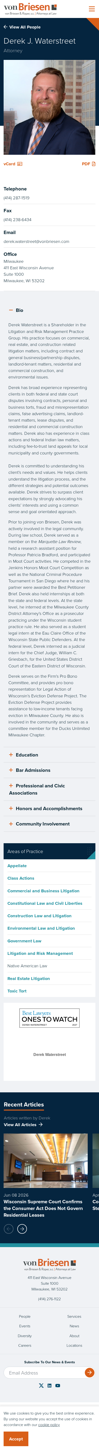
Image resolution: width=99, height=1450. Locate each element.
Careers (24, 1345)
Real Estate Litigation (28, 978)
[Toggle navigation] (91, 9)
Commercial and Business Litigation (43, 891)
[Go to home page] (30, 9)
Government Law (24, 941)
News (74, 1326)
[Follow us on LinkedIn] (49, 1386)
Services (74, 1316)
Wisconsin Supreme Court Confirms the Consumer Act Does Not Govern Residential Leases (43, 1208)
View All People (25, 27)
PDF (86, 163)
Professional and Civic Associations (37, 789)
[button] (22, 1229)
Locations (74, 1345)
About (74, 1335)
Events (24, 1326)
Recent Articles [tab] (24, 1104)
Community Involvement (43, 823)
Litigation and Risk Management (40, 953)
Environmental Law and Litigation (41, 928)
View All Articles (20, 1124)
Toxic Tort (16, 991)
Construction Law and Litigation (39, 915)
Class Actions (20, 878)
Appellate (17, 865)
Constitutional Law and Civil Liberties (44, 903)
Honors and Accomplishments (49, 808)
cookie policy (49, 1424)
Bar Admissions (33, 770)
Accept (16, 1439)
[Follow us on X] (41, 1385)
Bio (19, 310)
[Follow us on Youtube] (57, 1386)
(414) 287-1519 (17, 198)
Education (27, 754)
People (25, 1316)
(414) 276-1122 (49, 1298)
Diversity (25, 1335)
